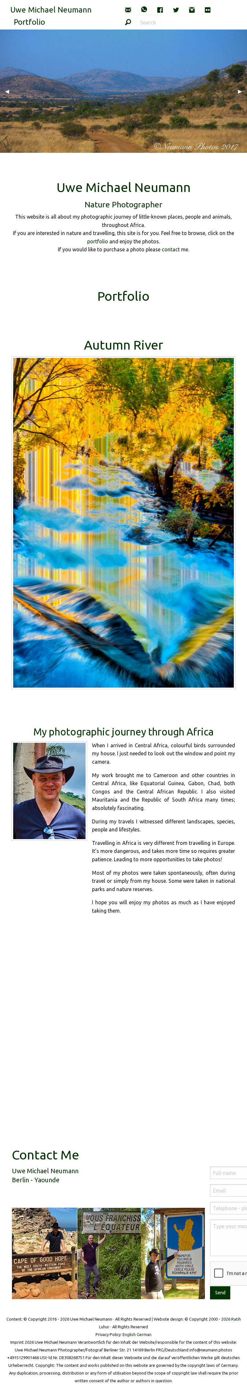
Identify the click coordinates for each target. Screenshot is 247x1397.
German (144, 1334)
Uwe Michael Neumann (51, 9)
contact (171, 249)
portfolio (97, 241)
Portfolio (29, 22)
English (129, 1334)
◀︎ (9, 91)
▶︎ (242, 91)
